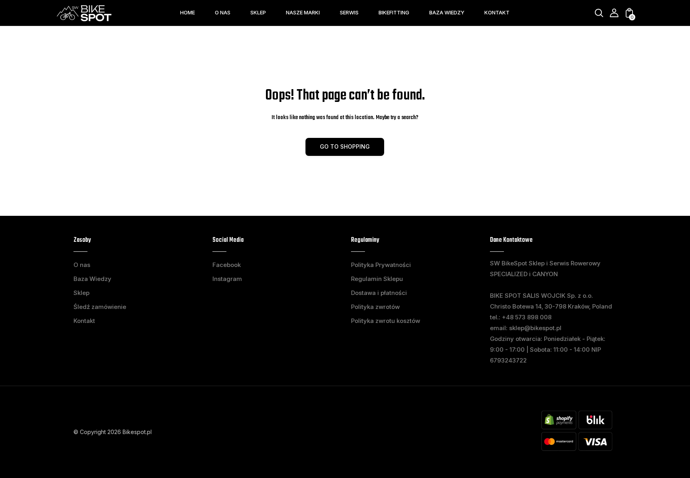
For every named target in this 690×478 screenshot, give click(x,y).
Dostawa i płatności (379, 293)
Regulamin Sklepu (377, 279)
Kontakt (84, 321)
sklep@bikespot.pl (535, 328)
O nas (81, 265)
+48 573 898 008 (526, 317)
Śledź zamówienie (99, 307)
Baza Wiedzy (92, 279)
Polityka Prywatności (381, 265)
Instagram (227, 279)
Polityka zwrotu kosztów (385, 321)
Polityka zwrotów (375, 307)
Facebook (226, 265)
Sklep (81, 293)
